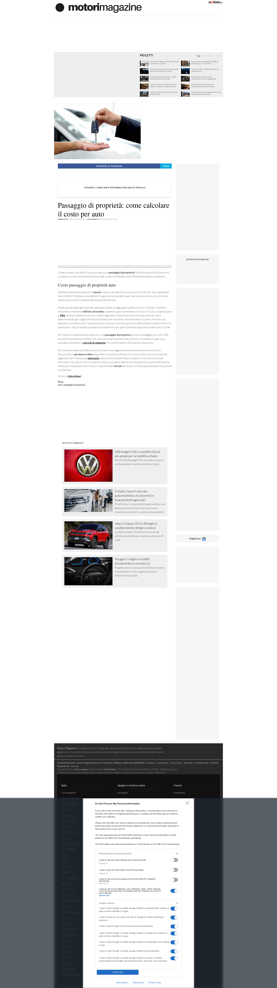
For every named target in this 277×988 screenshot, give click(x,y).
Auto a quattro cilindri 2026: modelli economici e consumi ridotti (163, 78)
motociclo (93, 358)
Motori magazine (81, 769)
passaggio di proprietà (74, 384)
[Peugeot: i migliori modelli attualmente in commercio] (89, 571)
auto (60, 384)
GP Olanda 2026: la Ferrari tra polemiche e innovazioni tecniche (203, 86)
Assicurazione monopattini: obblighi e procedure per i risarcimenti (204, 63)
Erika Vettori (74, 376)
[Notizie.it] (215, 2)
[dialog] (138, 893)
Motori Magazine (66, 748)
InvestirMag (179, 792)
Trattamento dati (201, 763)
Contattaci (150, 763)
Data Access (138, 982)
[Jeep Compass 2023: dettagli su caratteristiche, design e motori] (89, 535)
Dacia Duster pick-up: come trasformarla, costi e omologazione (203, 78)
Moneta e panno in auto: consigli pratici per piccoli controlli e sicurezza (164, 70)
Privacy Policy (155, 982)
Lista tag (74, 766)
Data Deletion (122, 982)
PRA (62, 315)
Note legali (188, 763)
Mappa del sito (63, 766)
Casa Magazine (68, 792)
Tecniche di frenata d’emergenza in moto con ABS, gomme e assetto (206, 93)
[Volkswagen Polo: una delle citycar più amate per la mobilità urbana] (89, 465)
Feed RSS (214, 763)
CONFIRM (117, 972)
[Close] (188, 804)
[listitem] (138, 853)
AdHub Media (110, 769)
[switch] (174, 860)
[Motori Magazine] (99, 7)
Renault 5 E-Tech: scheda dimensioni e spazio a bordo (205, 70)
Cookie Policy (163, 763)
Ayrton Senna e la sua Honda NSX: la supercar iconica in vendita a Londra (163, 86)
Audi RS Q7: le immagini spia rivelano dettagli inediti (163, 93)
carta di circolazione (94, 342)
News (60, 381)
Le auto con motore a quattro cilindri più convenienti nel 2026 (164, 63)
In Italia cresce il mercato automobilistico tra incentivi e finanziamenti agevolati (134, 495)
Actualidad (123, 792)
